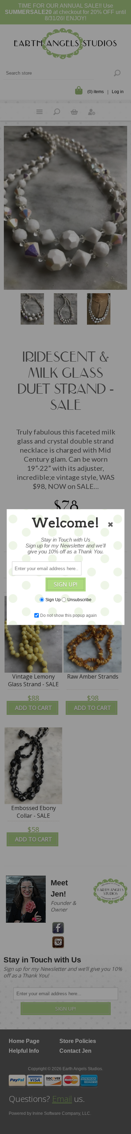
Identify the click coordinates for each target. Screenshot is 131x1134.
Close (110, 524)
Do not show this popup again (68, 615)
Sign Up (53, 599)
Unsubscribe (79, 599)
